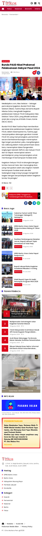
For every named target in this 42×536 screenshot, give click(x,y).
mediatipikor (5, 72)
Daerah (6, 497)
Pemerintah (5, 61)
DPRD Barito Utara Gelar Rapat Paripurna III (26, 254)
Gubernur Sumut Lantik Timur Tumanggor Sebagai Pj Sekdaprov (25, 215)
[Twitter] (30, 203)
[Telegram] (34, 203)
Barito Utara (8, 478)
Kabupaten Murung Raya (13, 481)
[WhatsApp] (38, 203)
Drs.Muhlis (7, 488)
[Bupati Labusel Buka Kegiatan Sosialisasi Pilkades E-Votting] (7, 269)
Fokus (6, 510)
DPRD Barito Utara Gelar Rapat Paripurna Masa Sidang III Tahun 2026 (27, 228)
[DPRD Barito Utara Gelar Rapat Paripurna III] (7, 256)
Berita (6, 507)
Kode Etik (19, 524)
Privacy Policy (27, 526)
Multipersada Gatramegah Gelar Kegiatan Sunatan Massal (23, 323)
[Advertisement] (21, 38)
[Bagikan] (38, 73)
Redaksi (10, 524)
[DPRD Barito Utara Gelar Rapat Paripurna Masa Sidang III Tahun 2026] (7, 230)
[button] (31, 3)
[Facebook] (26, 203)
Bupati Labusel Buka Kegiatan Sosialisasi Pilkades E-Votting (26, 267)
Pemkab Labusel (10, 485)
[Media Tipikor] (9, 3)
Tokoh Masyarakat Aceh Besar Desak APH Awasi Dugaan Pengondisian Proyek (24, 331)
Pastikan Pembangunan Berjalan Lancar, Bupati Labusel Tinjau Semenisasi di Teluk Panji (27, 241)
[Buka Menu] (35, 3)
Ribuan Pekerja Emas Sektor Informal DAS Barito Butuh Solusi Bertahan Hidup (24, 347)
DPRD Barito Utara (10, 475)
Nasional (7, 504)
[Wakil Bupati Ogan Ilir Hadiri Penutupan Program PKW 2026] (7, 282)
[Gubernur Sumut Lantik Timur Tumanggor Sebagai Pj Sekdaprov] (7, 217)
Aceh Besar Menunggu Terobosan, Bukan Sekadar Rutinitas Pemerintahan (25, 339)
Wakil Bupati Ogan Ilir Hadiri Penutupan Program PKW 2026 (26, 280)
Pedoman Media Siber (10, 526)
